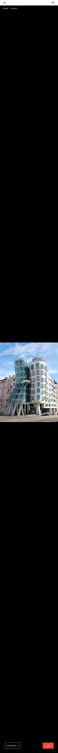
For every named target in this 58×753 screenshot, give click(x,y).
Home (5, 8)
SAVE (48, 746)
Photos (14, 8)
